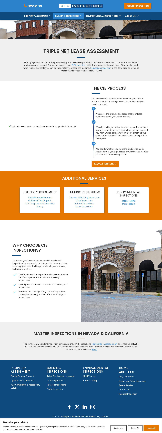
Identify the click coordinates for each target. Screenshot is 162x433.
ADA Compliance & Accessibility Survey (25, 386)
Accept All (151, 428)
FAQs (94, 349)
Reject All (135, 428)
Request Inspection (138, 6)
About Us (130, 16)
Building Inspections (67, 16)
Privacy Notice (81, 416)
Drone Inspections (84, 206)
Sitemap (105, 416)
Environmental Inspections (102, 16)
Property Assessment (36, 16)
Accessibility (94, 416)
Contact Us (124, 389)
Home (123, 368)
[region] (81, 425)
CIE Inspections (79, 65)
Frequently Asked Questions (132, 381)
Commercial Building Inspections (84, 197)
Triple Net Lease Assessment (61, 376)
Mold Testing (128, 203)
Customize (118, 428)
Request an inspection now (104, 343)
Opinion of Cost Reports (39, 200)
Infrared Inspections (84, 203)
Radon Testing (128, 200)
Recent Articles (126, 385)
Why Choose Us (126, 376)
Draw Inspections (84, 200)
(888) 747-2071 (35, 6)
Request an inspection (100, 68)
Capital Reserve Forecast (40, 197)
